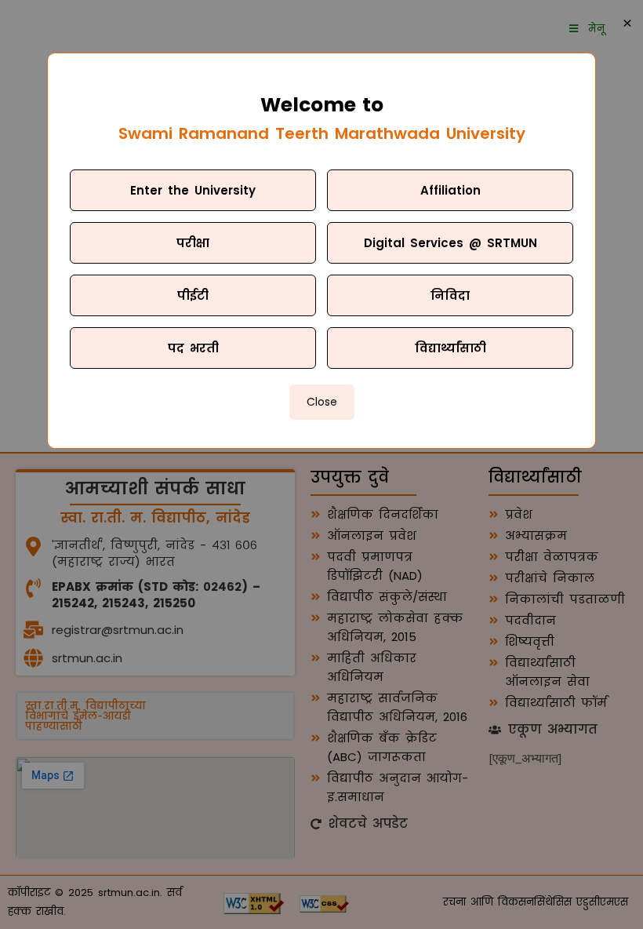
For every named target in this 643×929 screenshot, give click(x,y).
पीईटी (193, 295)
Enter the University (193, 190)
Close (322, 402)
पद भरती (193, 348)
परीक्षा (192, 243)
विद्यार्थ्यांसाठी (450, 348)
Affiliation (450, 190)
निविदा (450, 295)
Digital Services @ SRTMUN (450, 243)
